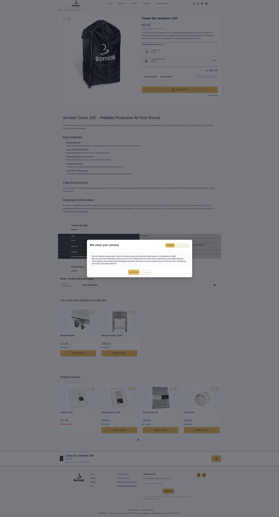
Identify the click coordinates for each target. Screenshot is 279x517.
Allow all (134, 272)
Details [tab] (178, 245)
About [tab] (186, 245)
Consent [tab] (170, 245)
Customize (145, 272)
